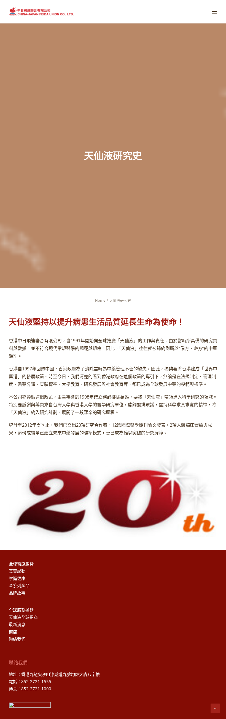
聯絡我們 (17, 639)
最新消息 (17, 624)
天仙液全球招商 (23, 617)
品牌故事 (17, 593)
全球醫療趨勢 (21, 563)
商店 (13, 632)
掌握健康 (17, 578)
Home (100, 300)
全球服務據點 (21, 610)
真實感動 (17, 571)
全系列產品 (19, 585)
